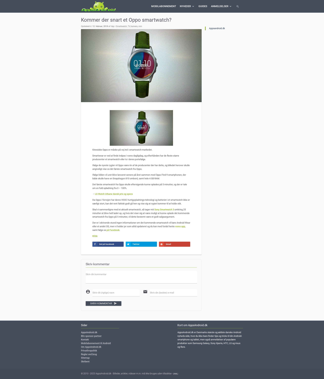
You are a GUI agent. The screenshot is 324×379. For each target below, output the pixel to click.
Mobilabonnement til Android (96, 343)
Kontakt (85, 339)
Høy (112, 26)
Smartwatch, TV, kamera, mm (129, 26)
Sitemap (85, 357)
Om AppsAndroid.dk (91, 347)
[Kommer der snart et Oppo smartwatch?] (141, 65)
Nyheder (187, 6)
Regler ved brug (89, 354)
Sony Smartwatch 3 (164, 209)
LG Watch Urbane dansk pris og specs (114, 194)
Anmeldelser (221, 6)
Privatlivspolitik (89, 350)
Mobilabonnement (163, 6)
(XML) (175, 374)
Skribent (85, 361)
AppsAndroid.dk (89, 332)
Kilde (95, 236)
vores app (180, 226)
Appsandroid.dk (217, 28)
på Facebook (113, 230)
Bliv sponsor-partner (91, 336)
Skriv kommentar (103, 303)
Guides (202, 6)
